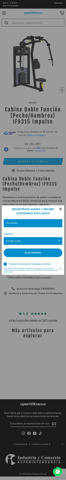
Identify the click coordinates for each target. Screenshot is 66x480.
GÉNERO (8, 234)
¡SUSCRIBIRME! (33, 252)
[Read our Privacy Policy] (60, 269)
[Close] (60, 209)
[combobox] (33, 241)
